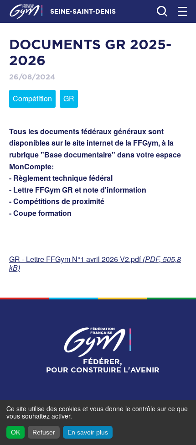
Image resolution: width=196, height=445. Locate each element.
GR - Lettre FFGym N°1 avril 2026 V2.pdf (95, 263)
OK (15, 432)
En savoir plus (87, 432)
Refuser (43, 432)
